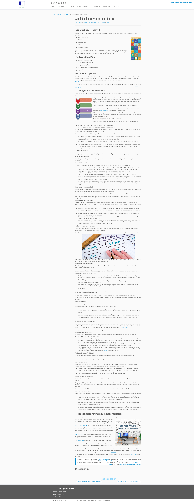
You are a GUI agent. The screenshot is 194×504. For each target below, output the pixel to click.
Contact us (113, 452)
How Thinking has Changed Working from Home (89, 481)
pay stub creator (104, 110)
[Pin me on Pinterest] (62, 3)
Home (52, 6)
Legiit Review (125, 327)
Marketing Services (82, 6)
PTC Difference (95, 6)
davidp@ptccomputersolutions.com (60, 491)
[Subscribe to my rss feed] (52, 3)
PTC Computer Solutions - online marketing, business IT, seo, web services (95, 500)
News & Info (106, 6)
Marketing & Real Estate (62, 14)
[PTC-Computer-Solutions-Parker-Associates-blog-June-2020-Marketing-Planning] (83, 109)
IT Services (71, 6)
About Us (117, 6)
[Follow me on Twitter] (54, 3)
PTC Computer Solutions (81, 425)
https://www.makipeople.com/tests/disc (85, 82)
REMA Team (81, 440)
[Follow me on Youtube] (59, 3)
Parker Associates (79, 434)
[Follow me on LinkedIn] (64, 3)
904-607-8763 (58, 496)
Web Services (61, 6)
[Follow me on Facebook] (57, 3)
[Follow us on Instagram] (66, 3)
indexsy (105, 350)
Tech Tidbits (102, 22)
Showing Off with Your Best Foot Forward (129, 481)
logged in (84, 472)
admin (108, 22)
